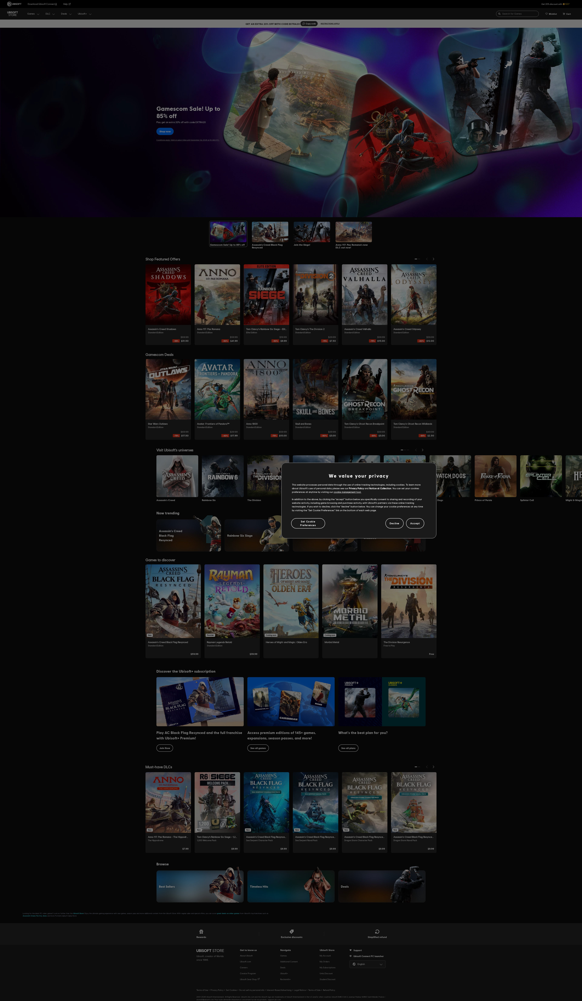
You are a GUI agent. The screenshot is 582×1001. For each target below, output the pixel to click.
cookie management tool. (347, 491)
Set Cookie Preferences (308, 523)
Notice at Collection (380, 488)
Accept (415, 523)
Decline (394, 523)
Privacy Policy (356, 488)
